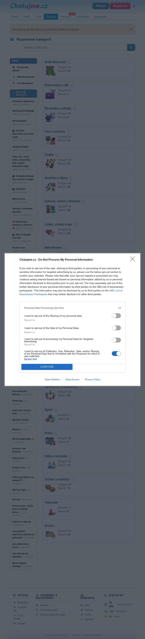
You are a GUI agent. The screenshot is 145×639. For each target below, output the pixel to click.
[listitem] (72, 308)
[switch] (116, 315)
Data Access (72, 379)
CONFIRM (47, 366)
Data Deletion (52, 379)
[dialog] (72, 319)
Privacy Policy (92, 379)
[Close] (133, 260)
